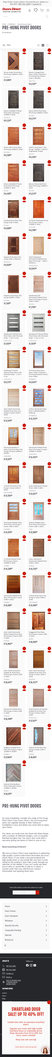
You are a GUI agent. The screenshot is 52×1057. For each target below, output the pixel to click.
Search (4, 993)
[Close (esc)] (49, 1002)
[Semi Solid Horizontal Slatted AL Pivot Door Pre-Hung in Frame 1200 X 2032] (13, 666)
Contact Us (36, 4)
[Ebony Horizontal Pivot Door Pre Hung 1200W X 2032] (38, 179)
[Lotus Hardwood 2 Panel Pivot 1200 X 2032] (38, 480)
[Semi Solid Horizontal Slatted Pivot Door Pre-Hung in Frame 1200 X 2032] (13, 405)
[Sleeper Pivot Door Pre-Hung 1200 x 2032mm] (13, 251)
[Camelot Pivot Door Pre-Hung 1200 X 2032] (13, 214)
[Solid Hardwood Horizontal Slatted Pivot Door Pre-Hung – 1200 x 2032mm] (38, 253)
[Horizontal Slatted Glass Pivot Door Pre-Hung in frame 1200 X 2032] (13, 517)
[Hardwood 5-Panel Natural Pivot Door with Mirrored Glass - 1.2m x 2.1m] (13, 366)
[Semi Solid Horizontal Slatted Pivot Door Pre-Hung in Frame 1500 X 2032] (38, 666)
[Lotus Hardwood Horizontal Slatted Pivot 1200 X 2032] (38, 554)
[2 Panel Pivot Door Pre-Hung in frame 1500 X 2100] (38, 590)
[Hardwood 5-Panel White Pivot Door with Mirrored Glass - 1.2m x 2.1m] (38, 329)
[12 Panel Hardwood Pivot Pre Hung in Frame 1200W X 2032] (38, 215)
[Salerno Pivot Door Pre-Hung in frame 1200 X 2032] (38, 742)
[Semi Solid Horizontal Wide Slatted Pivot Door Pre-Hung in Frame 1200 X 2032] (13, 628)
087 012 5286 (24, 4)
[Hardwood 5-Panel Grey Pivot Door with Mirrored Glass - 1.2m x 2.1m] (13, 329)
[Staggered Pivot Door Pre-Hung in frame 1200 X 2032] (38, 627)
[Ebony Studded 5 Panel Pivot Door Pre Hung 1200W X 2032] (13, 106)
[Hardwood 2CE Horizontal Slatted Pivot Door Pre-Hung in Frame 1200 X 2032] (38, 291)
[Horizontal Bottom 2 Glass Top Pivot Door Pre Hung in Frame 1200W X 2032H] (13, 443)
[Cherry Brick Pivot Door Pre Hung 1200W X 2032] (13, 141)
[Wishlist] (36, 10)
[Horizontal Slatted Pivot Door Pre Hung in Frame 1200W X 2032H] (38, 442)
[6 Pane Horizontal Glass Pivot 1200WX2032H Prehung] (38, 404)
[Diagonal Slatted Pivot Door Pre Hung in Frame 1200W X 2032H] (13, 742)
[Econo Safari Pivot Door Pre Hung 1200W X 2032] (13, 66)
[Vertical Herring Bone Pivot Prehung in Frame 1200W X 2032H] (13, 779)
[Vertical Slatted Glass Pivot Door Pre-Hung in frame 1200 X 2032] (38, 517)
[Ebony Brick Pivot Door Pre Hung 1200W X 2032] (38, 105)
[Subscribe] (37, 892)
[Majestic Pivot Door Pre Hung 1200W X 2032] (13, 289)
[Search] (47, 16)
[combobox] (26, 16)
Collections (11, 24)
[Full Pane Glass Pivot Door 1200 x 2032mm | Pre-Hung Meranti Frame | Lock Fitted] (38, 366)
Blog (3, 998)
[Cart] (42, 10)
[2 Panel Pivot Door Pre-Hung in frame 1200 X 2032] (13, 481)
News (4, 996)
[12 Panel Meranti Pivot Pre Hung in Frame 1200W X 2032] (13, 554)
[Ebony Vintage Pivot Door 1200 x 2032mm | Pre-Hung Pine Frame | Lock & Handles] (38, 68)
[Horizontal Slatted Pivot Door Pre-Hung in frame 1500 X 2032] (13, 590)
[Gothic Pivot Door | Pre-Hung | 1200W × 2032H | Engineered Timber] (38, 142)
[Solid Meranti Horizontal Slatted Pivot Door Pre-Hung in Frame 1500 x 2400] (38, 705)
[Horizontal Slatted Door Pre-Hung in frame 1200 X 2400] (13, 704)
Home (4, 24)
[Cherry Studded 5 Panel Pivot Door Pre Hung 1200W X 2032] (13, 179)
